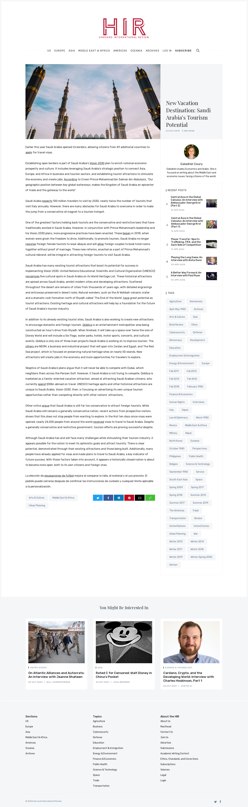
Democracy (175, 340)
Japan (185, 409)
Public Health (196, 456)
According (70, 179)
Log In (167, 50)
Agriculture (175, 301)
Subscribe (183, 50)
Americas (120, 51)
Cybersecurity (177, 332)
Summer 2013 (198, 495)
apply (28, 152)
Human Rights (177, 402)
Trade (195, 510)
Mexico (173, 425)
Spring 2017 (197, 487)
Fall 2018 (174, 386)
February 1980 (195, 386)
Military (173, 433)
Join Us (164, 737)
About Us (165, 721)
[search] (198, 50)
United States (201, 526)
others (29, 346)
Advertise (165, 742)
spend (42, 384)
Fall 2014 (174, 378)
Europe (59, 51)
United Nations (177, 526)
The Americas (176, 510)
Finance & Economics (181, 394)
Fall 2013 (192, 371)
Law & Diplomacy (178, 417)
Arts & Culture (36, 497)
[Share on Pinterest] (129, 498)
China (194, 324)
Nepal (188, 433)
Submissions (167, 748)
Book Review (176, 324)
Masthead (165, 726)
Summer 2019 (200, 502)
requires (30, 244)
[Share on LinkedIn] (119, 498)
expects (47, 201)
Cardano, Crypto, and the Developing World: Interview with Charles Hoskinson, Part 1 (188, 677)
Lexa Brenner (121, 682)
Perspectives (199, 448)
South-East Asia (178, 479)
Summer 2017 (177, 502)
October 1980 (176, 448)
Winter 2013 (176, 541)
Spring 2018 (175, 495)
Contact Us (166, 732)
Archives (152, 51)
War (196, 533)
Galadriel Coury (191, 164)
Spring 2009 (176, 487)
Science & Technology (198, 464)
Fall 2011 (174, 371)
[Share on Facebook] (108, 498)
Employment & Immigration (184, 355)
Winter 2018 (197, 549)
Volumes (165, 769)
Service (200, 471)
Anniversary (196, 301)
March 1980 (202, 417)
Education (175, 348)
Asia (72, 51)
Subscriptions (167, 764)
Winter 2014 (197, 541)
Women (173, 564)
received (98, 421)
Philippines (175, 456)
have (126, 298)
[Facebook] (220, 802)
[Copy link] (150, 498)
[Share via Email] (140, 498)
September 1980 (178, 471)
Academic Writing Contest (174, 753)
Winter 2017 (175, 549)
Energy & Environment (181, 363)
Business (98, 726)
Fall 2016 (192, 378)
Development (197, 340)
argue (45, 405)
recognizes (32, 276)
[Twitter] (215, 802)
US (49, 51)
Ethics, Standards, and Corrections (179, 758)
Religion (173, 464)
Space (199, 479)
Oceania (136, 51)
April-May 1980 (177, 309)
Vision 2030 (97, 163)
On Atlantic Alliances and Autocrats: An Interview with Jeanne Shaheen (56, 675)
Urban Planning (37, 505)
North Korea (175, 440)
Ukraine (198, 518)
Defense (197, 332)
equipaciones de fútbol (59, 475)
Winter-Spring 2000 (201, 557)
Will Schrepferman (58, 682)
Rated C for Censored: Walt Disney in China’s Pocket (124, 675)
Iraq (171, 409)
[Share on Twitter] (98, 498)
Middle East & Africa (94, 51)
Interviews (198, 402)
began (127, 233)
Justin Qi (186, 686)
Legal (163, 775)
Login (163, 780)
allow (100, 244)
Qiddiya (87, 324)
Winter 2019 (176, 557)
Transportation (177, 518)
